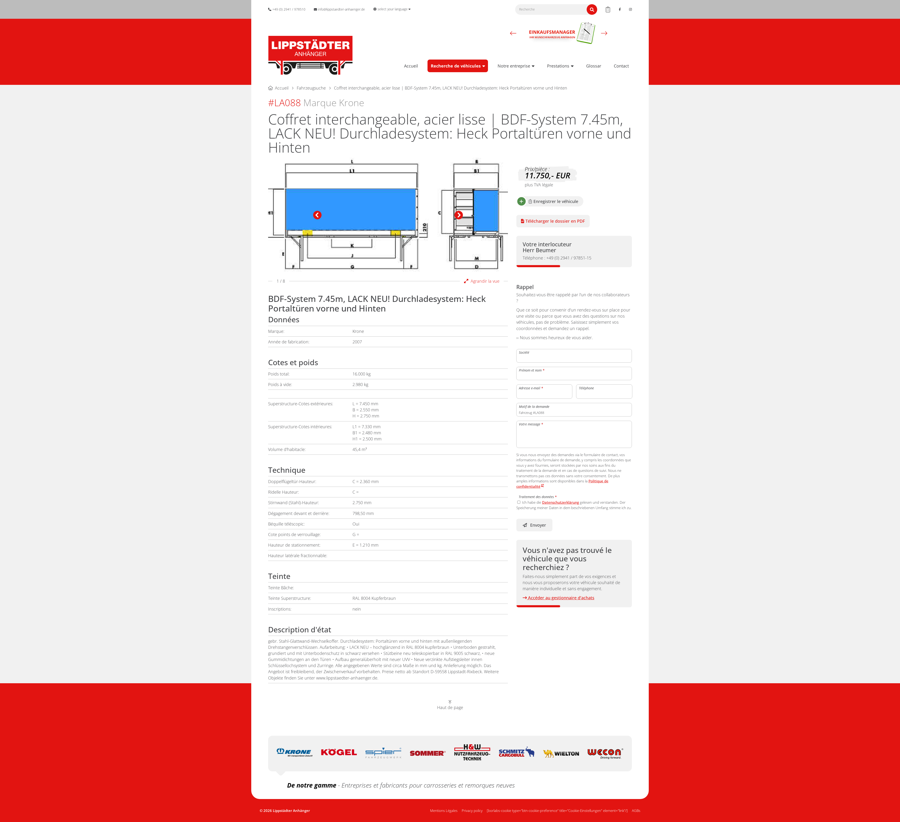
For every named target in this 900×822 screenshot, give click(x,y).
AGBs (636, 810)
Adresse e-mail (531, 388)
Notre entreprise (514, 66)
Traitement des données (538, 497)
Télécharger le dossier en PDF (554, 221)
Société (524, 352)
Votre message (531, 424)
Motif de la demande (534, 406)
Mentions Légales (444, 810)
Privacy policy (472, 810)
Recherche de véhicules (456, 66)
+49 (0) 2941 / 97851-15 (557, 258)
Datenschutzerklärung (560, 502)
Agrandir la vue (483, 281)
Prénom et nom (531, 370)
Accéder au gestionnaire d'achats (560, 598)
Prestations (558, 66)
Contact (621, 66)
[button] (513, 33)
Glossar (593, 66)
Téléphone (586, 388)
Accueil (411, 66)
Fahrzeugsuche (311, 88)
